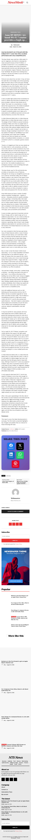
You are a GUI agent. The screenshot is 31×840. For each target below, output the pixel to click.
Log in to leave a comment (15, 511)
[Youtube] (15, 779)
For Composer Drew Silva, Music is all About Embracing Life (20, 603)
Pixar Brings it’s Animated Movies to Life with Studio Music (20, 610)
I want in (14, 540)
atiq (5, 664)
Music (3, 804)
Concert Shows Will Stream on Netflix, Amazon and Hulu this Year (19, 618)
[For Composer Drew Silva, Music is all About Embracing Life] (6, 603)
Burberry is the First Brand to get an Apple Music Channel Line (19, 596)
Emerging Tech (15, 32)
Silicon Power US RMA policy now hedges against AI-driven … (22, 482)
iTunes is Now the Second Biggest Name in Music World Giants (20, 625)
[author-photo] (2, 665)
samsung (8, 475)
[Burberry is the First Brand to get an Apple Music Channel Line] (6, 596)
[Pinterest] (17, 524)
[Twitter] (13, 524)
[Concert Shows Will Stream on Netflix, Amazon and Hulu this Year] (6, 618)
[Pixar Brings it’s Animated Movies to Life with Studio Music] (6, 611)
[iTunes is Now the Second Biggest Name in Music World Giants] (6, 625)
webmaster (16, 44)
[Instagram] (7, 779)
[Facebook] (10, 524)
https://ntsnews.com (15, 500)
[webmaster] (15, 492)
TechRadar (11, 429)
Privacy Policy (18, 544)
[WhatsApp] (20, 524)
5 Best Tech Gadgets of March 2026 (8, 482)
